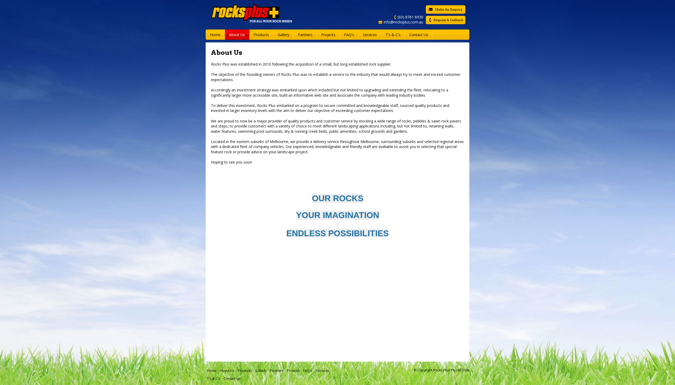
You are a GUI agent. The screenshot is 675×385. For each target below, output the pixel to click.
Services (322, 370)
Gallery (260, 370)
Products (261, 34)
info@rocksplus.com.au (403, 21)
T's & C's (213, 378)
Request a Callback (448, 20)
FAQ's (307, 370)
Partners (276, 370)
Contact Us (418, 34)
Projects (293, 370)
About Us (227, 370)
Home (215, 34)
